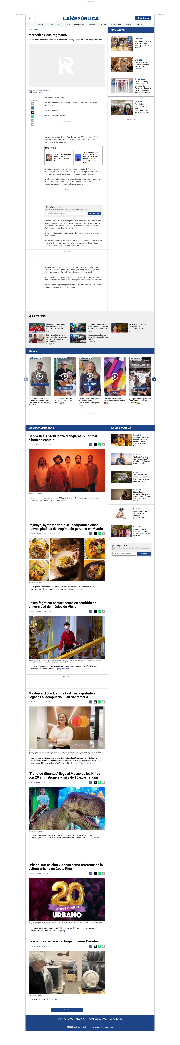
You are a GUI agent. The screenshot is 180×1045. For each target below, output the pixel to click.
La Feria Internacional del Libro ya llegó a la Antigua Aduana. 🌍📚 (63, 401)
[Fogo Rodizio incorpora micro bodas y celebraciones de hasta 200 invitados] (122, 107)
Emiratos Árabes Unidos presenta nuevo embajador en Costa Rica (63, 157)
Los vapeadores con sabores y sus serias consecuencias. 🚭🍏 (114, 401)
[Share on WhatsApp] (32, 116)
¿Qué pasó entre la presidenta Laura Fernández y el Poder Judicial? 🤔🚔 (140, 401)
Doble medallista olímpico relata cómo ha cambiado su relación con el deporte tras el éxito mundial (57, 338)
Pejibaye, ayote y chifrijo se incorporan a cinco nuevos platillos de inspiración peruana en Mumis (66, 527)
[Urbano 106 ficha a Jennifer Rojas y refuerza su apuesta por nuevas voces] (121, 513)
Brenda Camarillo (36, 702)
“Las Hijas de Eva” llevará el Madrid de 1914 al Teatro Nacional (142, 66)
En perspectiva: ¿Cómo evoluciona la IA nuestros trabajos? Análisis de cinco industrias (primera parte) (91, 157)
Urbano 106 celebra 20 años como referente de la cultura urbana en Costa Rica (66, 867)
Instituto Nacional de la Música (65, 666)
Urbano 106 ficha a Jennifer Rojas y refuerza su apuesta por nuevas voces (140, 514)
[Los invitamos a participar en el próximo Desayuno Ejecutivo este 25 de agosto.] (90, 376)
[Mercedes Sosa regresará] (67, 65)
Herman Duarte (35, 946)
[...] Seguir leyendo (60, 500)
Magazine (37, 29)
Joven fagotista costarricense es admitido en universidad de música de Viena (62, 605)
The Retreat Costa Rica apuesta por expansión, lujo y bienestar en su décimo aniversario (141, 478)
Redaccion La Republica (43, 90)
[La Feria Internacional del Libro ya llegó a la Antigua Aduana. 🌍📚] (65, 376)
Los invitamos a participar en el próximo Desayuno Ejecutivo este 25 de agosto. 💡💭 (89, 402)
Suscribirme (94, 213)
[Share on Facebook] (32, 107)
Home (30, 29)
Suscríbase (116, 1019)
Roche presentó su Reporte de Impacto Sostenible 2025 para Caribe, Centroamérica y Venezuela (39, 402)
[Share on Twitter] (32, 112)
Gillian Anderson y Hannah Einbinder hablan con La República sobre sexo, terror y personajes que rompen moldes (143, 87)
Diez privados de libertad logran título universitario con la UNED (98, 337)
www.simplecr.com (38, 999)
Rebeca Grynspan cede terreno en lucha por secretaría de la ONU (137, 326)
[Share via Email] (32, 120)
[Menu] (31, 18)
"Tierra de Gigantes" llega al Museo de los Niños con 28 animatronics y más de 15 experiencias (64, 775)
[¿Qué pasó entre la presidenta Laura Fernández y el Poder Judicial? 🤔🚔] (140, 376)
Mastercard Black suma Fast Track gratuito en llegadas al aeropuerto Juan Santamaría (63, 695)
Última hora (140, 79)
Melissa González (36, 445)
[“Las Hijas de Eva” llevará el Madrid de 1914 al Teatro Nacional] (122, 64)
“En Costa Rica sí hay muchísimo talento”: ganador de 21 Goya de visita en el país (141, 460)
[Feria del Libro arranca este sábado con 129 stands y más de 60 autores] (122, 43)
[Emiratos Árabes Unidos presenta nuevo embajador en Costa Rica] (49, 157)
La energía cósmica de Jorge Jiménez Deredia (63, 941)
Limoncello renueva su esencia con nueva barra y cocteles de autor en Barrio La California (141, 442)
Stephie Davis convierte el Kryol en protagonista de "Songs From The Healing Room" (142, 496)
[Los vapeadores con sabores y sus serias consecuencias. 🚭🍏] (115, 376)
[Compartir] (32, 124)
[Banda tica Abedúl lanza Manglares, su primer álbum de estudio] (67, 470)
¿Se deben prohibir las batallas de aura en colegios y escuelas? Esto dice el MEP (98, 326)
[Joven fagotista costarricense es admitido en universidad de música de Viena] (67, 637)
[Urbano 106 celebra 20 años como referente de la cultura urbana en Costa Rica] (67, 899)
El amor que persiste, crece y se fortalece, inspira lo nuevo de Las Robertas (141, 532)
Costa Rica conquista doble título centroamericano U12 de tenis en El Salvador (56, 326)
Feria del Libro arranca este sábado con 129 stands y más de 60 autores (143, 44)
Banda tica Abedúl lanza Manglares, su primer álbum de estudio (63, 438)
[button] (143, 18)
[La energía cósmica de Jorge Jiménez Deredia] (67, 972)
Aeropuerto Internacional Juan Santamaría (47, 760)
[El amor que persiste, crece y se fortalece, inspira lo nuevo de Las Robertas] (121, 531)
